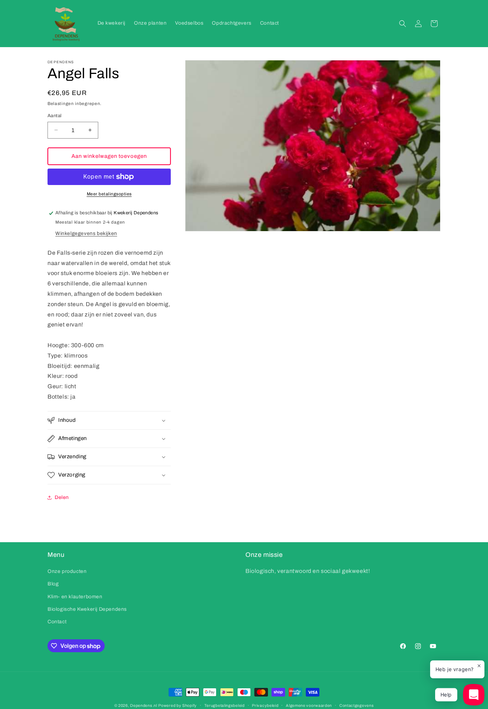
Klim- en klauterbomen (75, 596)
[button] (402, 23)
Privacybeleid (265, 705)
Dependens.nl (143, 705)
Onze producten (67, 571)
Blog (53, 583)
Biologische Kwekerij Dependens (87, 609)
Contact (57, 621)
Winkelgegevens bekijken (86, 233)
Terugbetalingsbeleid (224, 705)
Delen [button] (62, 497)
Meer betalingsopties (109, 193)
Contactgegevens (356, 705)
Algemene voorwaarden (309, 705)
